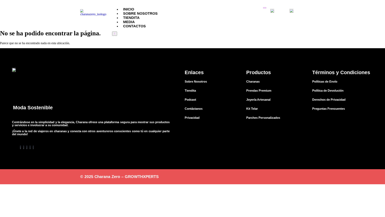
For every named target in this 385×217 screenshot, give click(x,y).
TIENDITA (131, 18)
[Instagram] (33, 147)
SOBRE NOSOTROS (140, 13)
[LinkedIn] (26, 147)
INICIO (128, 9)
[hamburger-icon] (264, 7)
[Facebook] (20, 147)
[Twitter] (23, 147)
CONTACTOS (134, 26)
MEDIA (129, 22)
